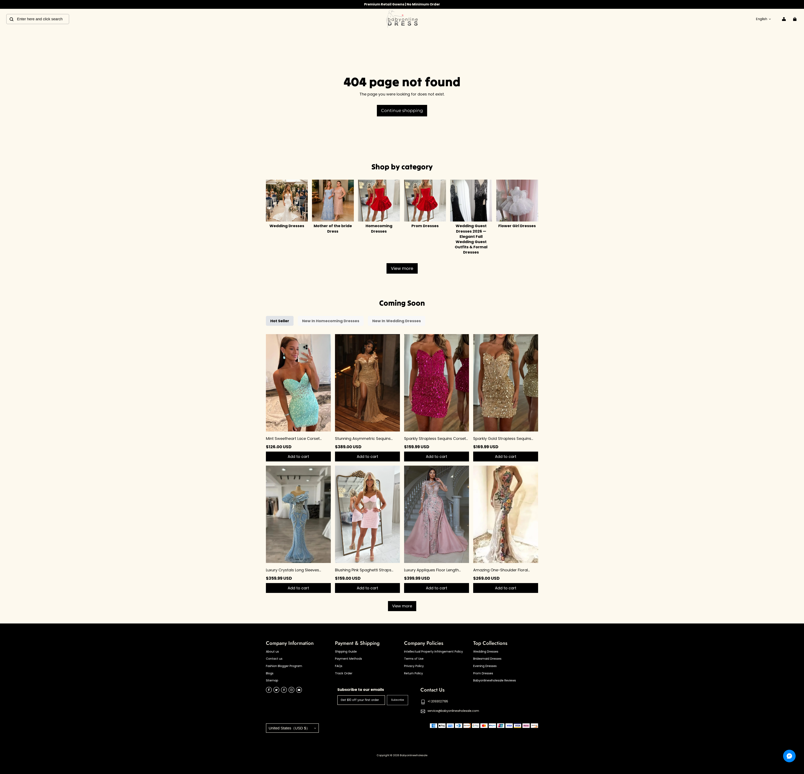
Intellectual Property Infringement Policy (433, 652)
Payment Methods (348, 659)
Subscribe (397, 700)
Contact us (274, 659)
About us (272, 652)
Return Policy (413, 673)
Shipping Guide (346, 652)
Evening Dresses (485, 666)
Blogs (269, 673)
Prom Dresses (483, 673)
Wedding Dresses (485, 652)
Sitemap (272, 681)
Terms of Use (414, 659)
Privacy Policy (414, 666)
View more (402, 268)
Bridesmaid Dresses (487, 659)
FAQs (338, 666)
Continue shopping (402, 110)
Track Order (343, 673)
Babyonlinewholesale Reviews (494, 681)
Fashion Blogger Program (284, 666)
